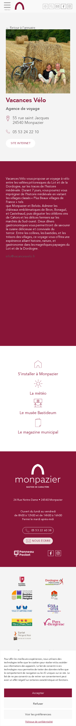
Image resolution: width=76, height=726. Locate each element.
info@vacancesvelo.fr (20, 256)
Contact (57, 6)
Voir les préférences (38, 714)
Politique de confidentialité (39, 722)
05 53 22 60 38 (41, 530)
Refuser (38, 703)
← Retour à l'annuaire (20, 28)
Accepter (38, 693)
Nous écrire (41, 540)
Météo (45, 6)
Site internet (20, 143)
